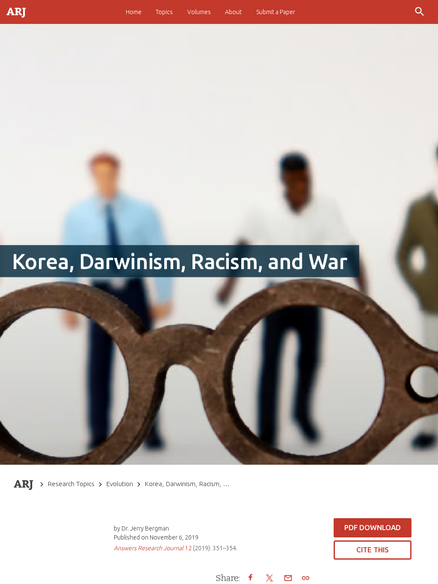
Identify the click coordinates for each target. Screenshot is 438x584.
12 (153, 548)
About (233, 12)
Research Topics (71, 483)
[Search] (420, 12)
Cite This (372, 550)
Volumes (199, 12)
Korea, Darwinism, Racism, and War (188, 483)
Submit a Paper (275, 12)
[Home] (17, 11)
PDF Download (372, 527)
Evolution (119, 483)
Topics (164, 12)
